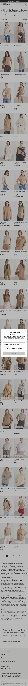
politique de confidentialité (15, 348)
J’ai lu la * (13, 348)
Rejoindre (14, 353)
